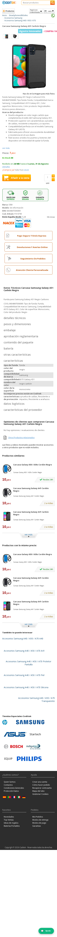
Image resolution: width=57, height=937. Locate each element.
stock (26, 169)
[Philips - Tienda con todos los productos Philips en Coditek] (29, 758)
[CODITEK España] (9, 3)
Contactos (8, 785)
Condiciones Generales (14, 788)
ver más (6, 148)
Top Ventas (9, 820)
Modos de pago (39, 823)
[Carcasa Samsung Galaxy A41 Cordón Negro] (6, 492)
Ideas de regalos (11, 823)
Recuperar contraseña (42, 788)
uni (47, 183)
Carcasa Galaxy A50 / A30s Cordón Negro (32, 464)
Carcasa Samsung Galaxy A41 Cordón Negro (31, 489)
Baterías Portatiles (12, 826)
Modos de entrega (40, 820)
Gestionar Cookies (40, 794)
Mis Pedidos (37, 816)
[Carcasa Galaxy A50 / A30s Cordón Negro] (6, 469)
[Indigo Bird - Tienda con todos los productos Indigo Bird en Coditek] (33, 746)
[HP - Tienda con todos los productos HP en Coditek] (8, 722)
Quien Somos (9, 782)
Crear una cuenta (39, 782)
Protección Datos (11, 791)
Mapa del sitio (38, 791)
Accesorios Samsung (13, 18)
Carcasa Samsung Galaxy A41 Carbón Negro (31, 513)
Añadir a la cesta (20, 177)
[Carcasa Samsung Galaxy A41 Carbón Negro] (6, 516)
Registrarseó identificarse (35, 11)
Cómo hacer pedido (41, 785)
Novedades (9, 816)
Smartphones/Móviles (18, 15)
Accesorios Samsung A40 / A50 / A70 (20, 20)
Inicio (4, 15)
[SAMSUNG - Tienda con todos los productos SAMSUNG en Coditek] (30, 722)
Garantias (36, 826)
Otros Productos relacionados (21, 437)
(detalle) (6, 166)
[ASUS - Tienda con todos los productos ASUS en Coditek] (15, 734)
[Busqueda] (52, 2)
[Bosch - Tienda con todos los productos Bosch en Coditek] (13, 746)
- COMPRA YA (38, 31)
